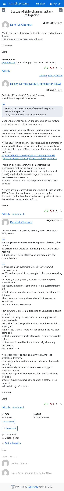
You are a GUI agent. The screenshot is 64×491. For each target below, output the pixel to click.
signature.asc (8, 62)
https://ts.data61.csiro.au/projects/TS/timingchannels (28, 155)
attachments (19, 214)
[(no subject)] (61, 10)
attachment (18, 407)
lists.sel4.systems (18, 3)
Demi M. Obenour (21, 24)
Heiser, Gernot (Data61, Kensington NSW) (35, 83)
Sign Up (56, 3)
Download (10, 428)
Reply (7, 71)
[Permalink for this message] (61, 68)
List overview (8, 421)
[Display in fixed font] (56, 68)
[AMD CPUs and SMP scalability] (3, 10)
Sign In (41, 3)
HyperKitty (33, 486)
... (4, 103)
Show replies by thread (51, 75)
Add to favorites (13, 443)
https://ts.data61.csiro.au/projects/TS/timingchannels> (30, 158)
